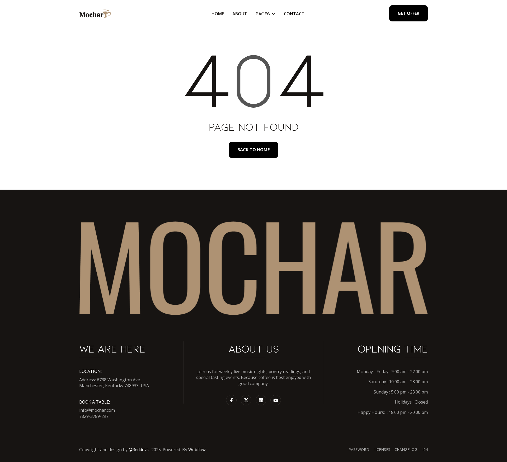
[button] (265, 14)
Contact (294, 13)
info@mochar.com (97, 410)
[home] (95, 14)
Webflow (196, 449)
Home (218, 13)
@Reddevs (139, 449)
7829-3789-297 (94, 416)
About (239, 13)
